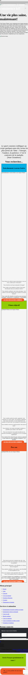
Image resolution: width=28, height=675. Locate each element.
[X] (0, 641)
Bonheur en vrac (24, 652)
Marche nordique (7, 616)
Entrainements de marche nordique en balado (13, 609)
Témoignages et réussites (8, 602)
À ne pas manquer (7, 595)
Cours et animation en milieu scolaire (11, 620)
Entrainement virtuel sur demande (10, 611)
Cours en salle (6, 614)
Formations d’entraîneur (8, 622)
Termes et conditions (17, 649)
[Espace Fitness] (12, 16)
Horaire (4, 589)
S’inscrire (5, 593)
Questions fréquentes (7, 598)
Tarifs (4, 591)
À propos (5, 600)
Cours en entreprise (7, 618)
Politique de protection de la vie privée (22, 650)
